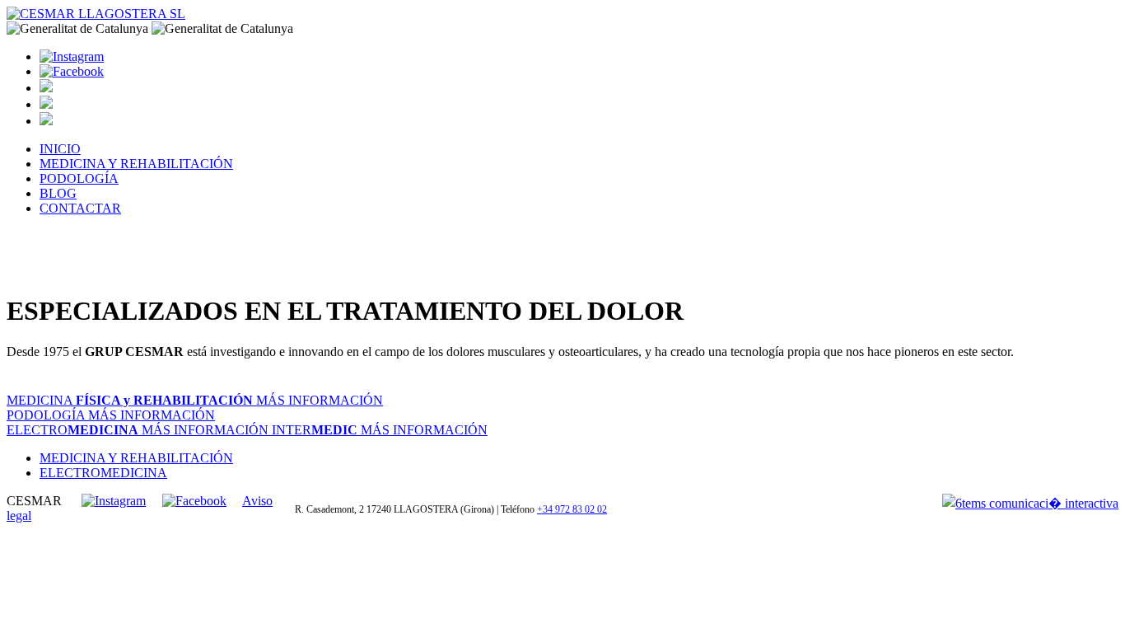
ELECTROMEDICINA (103, 473)
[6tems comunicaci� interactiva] (1030, 503)
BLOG (58, 193)
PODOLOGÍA (79, 178)
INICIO (60, 149)
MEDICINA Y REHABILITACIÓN (136, 164)
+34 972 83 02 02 (572, 509)
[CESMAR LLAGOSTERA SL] (72, 56)
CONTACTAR (80, 208)
